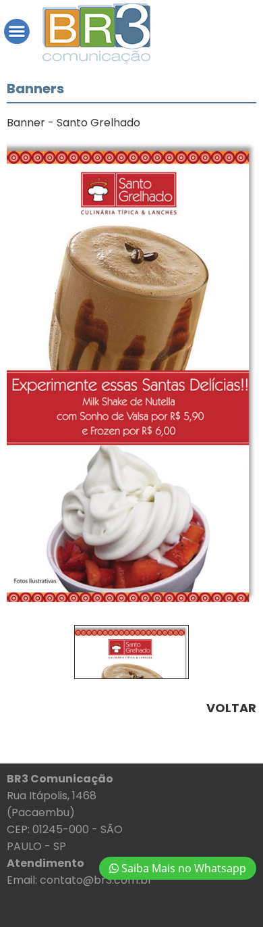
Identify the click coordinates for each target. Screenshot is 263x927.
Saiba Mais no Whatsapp (182, 868)
